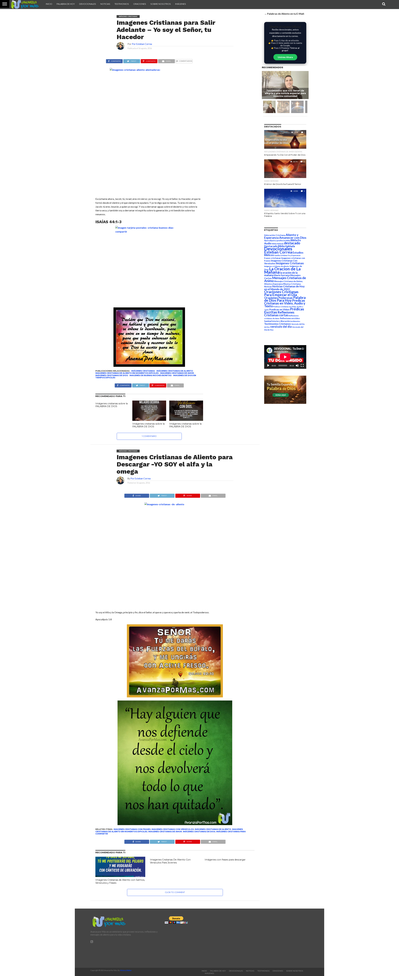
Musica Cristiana (292, 284)
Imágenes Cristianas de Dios (111, 375)
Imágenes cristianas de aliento (174, 371)
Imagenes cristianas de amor (177, 373)
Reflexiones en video (290, 318)
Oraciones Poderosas (278, 297)
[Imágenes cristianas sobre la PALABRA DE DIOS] (149, 419)
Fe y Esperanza (294, 255)
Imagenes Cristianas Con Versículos (172, 829)
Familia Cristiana (280, 255)
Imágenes (180, 4)
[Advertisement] (274, 938)
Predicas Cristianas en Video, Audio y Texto (284, 303)
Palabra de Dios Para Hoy (285, 298)
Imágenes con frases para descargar (225, 859)
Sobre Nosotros (160, 4)
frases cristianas (272, 258)
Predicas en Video (279, 309)
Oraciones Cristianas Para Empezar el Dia (281, 293)
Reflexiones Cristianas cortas (279, 313)
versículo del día (281, 326)
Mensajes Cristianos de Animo (285, 279)
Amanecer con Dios (292, 237)
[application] (285, 357)
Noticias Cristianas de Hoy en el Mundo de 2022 (284, 288)
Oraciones (139, 4)
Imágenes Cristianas (143, 371)
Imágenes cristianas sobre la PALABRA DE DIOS (111, 405)
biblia (288, 240)
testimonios (295, 321)
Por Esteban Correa (142, 44)
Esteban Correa (278, 252)
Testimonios (122, 4)
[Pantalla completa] (302, 365)
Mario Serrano (282, 275)
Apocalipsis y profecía (274, 240)
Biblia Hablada (278, 244)
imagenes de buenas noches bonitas (150, 375)
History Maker (126, 970)
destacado (292, 243)
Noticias (105, 4)
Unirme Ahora (285, 57)
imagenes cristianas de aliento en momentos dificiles (127, 373)
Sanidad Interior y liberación (277, 321)
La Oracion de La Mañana (282, 270)
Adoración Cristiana (274, 235)
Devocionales (87, 4)
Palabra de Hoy (66, 4)
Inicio (49, 4)
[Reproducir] (268, 365)
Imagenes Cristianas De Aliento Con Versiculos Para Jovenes (170, 861)
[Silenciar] (297, 365)
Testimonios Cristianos (277, 323)
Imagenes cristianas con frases (132, 829)
